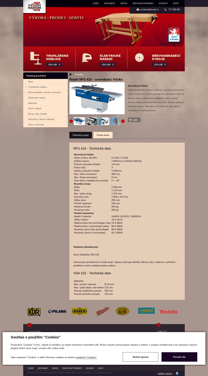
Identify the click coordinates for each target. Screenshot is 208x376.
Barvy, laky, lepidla (37, 113)
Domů (96, 3)
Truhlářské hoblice (37, 87)
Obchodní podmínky (143, 3)
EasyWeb (52, 373)
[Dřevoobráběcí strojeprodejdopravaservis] (156, 58)
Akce (30, 81)
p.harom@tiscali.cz (150, 9)
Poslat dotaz (103, 135)
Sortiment (109, 3)
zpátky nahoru (165, 373)
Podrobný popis (81, 135)
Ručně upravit (140, 357)
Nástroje (32, 103)
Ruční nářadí (34, 108)
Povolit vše (179, 357)
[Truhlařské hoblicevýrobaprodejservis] (49, 58)
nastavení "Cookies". (86, 357)
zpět (135, 119)
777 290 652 (174, 9)
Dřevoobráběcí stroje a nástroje (44, 92)
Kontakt (163, 3)
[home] (71, 74)
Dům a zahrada (36, 124)
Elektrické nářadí (36, 97)
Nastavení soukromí (105, 373)
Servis (123, 3)
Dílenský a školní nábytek (41, 119)
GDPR (176, 3)
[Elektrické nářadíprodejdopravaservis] (101, 58)
